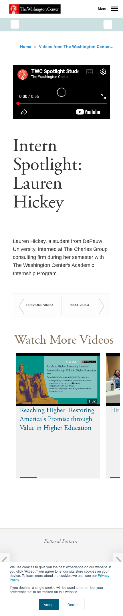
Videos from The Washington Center (75, 46)
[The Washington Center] (35, 8)
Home (26, 46)
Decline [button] (74, 604)
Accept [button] (49, 604)
